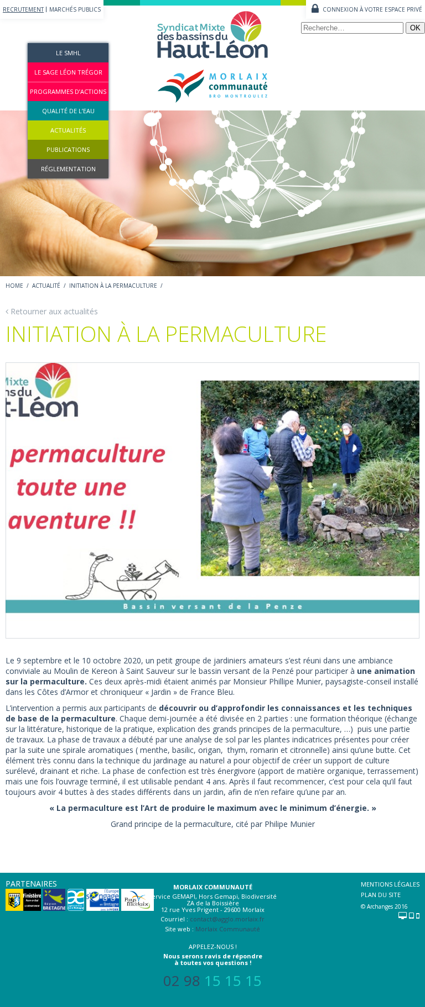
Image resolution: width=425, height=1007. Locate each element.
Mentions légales (390, 884)
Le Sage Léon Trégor (68, 72)
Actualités (68, 130)
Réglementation (68, 169)
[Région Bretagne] (54, 904)
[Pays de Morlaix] (137, 904)
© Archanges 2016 (384, 906)
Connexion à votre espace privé (372, 9)
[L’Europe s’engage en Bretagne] (102, 904)
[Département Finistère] (23, 904)
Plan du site (381, 894)
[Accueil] (212, 105)
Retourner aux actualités (54, 311)
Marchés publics (75, 9)
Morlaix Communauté (227, 929)
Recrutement (23, 9)
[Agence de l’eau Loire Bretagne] (76, 904)
